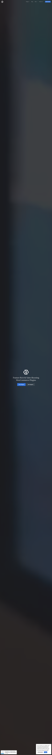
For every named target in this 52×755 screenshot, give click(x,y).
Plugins (27, 1)
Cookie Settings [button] (40, 752)
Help (35, 1)
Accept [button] (46, 752)
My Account (48, 1)
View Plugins (21, 384)
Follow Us (41, 1)
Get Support (30, 384)
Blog (32, 1)
